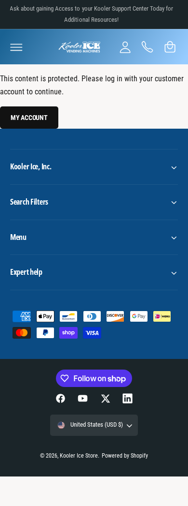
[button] (16, 47)
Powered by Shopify (125, 455)
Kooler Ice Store (79, 455)
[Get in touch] (147, 47)
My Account (29, 117)
